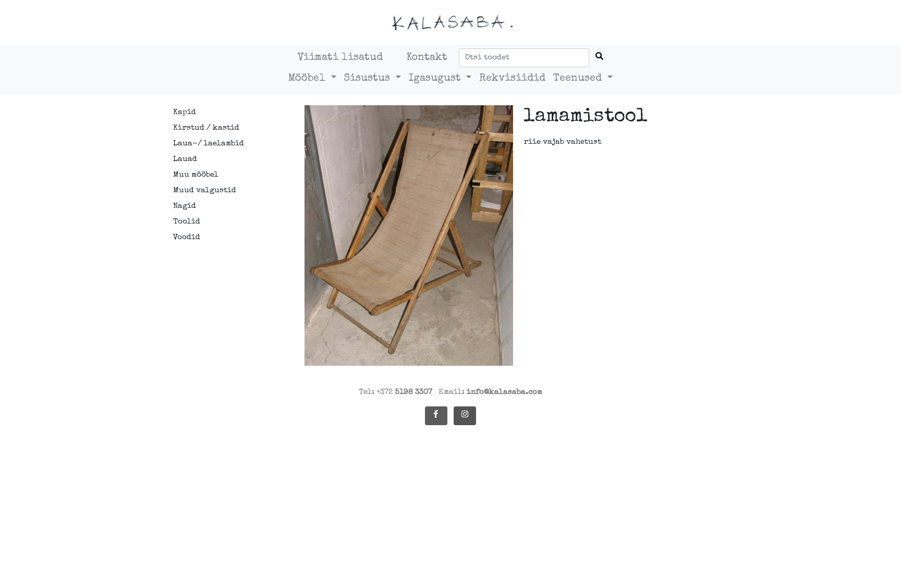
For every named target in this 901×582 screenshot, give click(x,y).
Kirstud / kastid (206, 128)
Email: (490, 392)
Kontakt (426, 58)
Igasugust (436, 78)
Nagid (184, 206)
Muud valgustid (204, 190)
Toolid (186, 222)
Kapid (184, 112)
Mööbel (308, 78)
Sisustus (368, 78)
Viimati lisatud (340, 58)
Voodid (186, 237)
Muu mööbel (195, 175)
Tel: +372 (395, 392)
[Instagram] (465, 415)
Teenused (579, 78)
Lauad (185, 159)
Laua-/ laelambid (208, 143)
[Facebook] (436, 415)
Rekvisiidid (512, 78)
